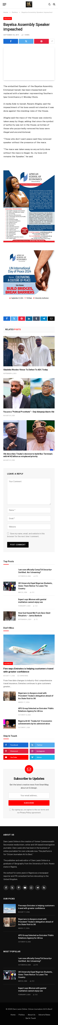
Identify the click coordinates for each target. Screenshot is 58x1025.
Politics (7, 18)
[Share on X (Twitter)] (26, 41)
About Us (31, 1015)
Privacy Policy (25, 813)
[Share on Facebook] (10, 41)
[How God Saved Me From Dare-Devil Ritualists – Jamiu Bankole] (9, 616)
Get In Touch (30, 1018)
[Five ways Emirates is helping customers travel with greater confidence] (29, 650)
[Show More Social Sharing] (52, 41)
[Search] (53, 4)
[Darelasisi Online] (29, 4)
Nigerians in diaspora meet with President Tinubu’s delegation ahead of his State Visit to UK (35, 696)
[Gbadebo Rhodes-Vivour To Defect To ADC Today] (29, 351)
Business (8, 663)
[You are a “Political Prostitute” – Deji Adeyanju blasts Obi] (29, 393)
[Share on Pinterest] (41, 41)
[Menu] (4, 4)
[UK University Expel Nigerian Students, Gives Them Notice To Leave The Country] (9, 586)
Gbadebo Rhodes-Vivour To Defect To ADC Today (25, 370)
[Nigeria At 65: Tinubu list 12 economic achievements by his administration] (9, 724)
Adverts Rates (44, 1015)
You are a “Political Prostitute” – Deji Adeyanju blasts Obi (28, 412)
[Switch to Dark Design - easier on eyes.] (49, 4)
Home (13, 1015)
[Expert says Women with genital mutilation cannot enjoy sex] (9, 602)
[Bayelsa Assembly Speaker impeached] (29, 63)
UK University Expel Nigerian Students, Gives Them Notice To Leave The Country (35, 586)
